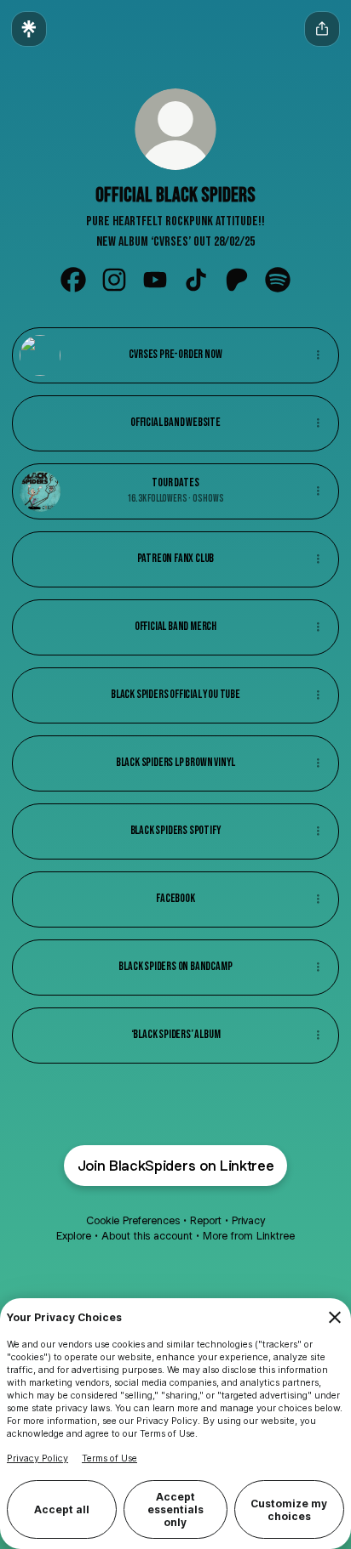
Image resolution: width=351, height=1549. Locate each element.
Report (206, 1220)
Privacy (248, 1220)
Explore (73, 1235)
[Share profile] (322, 29)
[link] (73, 279)
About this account (147, 1235)
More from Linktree (249, 1235)
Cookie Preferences (133, 1220)
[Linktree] (29, 29)
